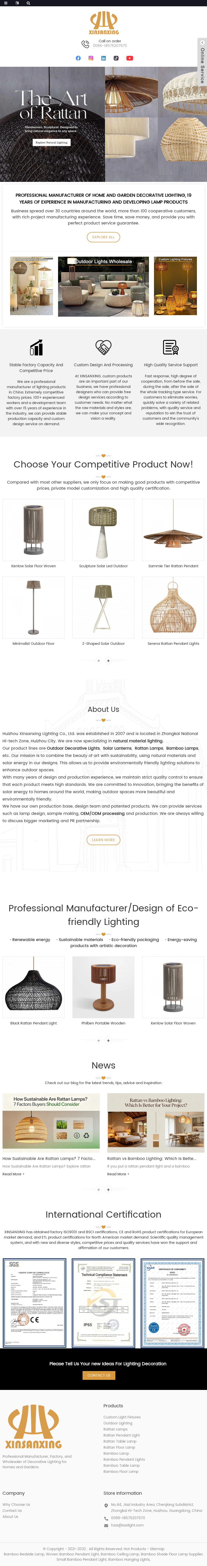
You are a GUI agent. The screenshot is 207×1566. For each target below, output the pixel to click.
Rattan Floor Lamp (119, 1447)
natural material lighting (138, 741)
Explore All (103, 237)
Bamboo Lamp (116, 1453)
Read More (13, 1174)
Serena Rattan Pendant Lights (173, 644)
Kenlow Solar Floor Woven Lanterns (33, 566)
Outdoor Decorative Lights (73, 748)
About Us (10, 1517)
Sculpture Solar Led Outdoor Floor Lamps (103, 566)
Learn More (103, 840)
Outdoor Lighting (118, 1423)
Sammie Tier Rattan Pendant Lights (173, 566)
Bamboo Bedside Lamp (24, 1554)
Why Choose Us (16, 1505)
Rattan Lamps (115, 1429)
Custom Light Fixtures (122, 1417)
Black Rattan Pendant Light (33, 1023)
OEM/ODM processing (103, 813)
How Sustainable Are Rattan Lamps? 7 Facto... (49, 1158)
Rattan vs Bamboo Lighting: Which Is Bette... (151, 1158)
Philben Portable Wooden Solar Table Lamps (103, 1023)
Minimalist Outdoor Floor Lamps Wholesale (34, 644)
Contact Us (99, 1375)
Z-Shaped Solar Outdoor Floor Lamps (103, 644)
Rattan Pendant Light (122, 1435)
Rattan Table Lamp (120, 1441)
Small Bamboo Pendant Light (82, 1559)
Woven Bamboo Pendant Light (72, 1554)
